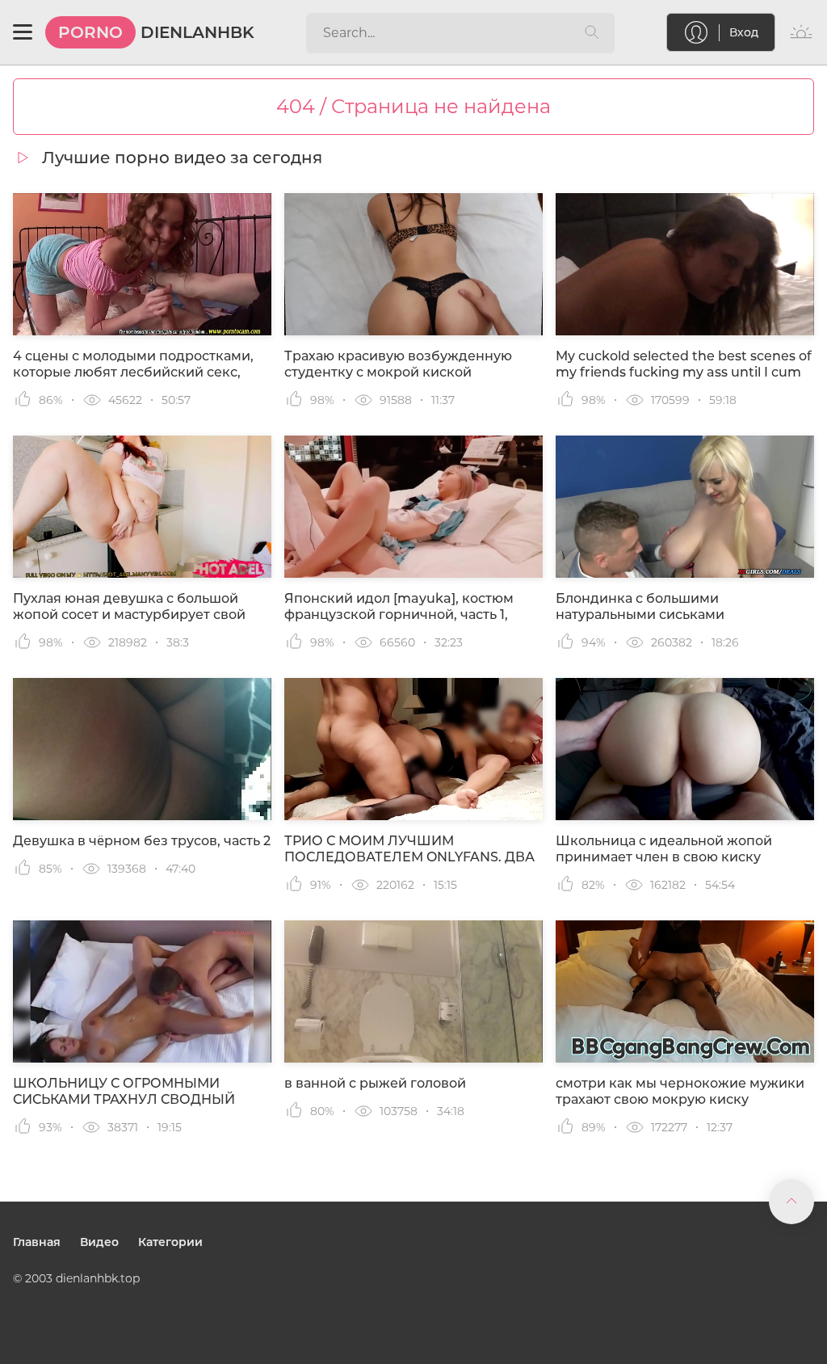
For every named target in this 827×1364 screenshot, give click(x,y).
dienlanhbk (156, 32)
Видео (99, 1242)
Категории (170, 1242)
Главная (37, 1242)
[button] (22, 32)
